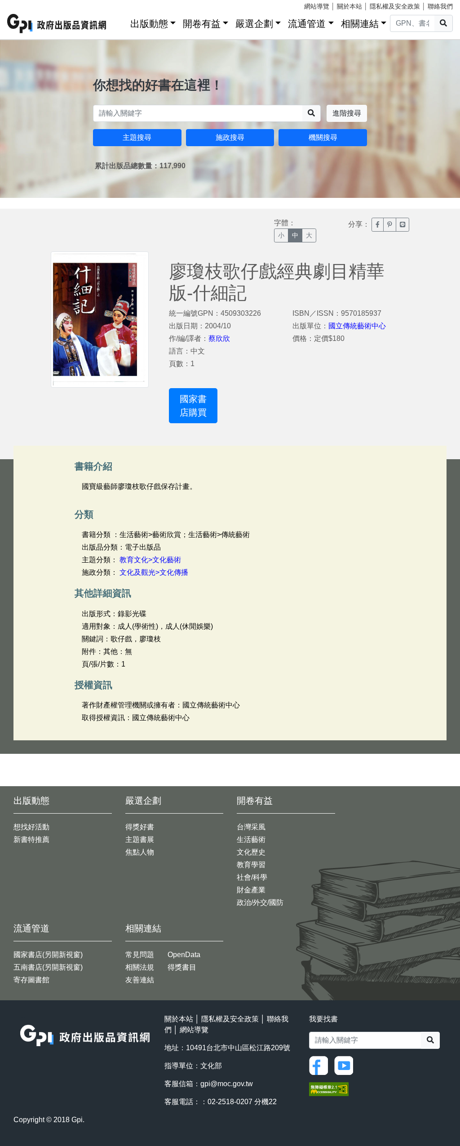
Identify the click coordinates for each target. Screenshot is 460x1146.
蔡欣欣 (219, 338)
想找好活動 (31, 827)
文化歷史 (251, 852)
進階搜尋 (346, 113)
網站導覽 (316, 6)
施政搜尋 (230, 137)
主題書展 (139, 839)
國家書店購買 (193, 405)
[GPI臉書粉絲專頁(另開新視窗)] (320, 1065)
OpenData (184, 954)
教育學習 (251, 864)
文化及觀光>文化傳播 (153, 572)
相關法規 (139, 967)
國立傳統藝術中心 (357, 326)
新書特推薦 (31, 839)
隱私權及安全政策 (395, 6)
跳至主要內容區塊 (25, 4)
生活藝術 (251, 839)
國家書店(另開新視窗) (48, 954)
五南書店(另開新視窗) (48, 967)
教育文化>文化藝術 (150, 560)
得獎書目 (182, 967)
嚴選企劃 (254, 23)
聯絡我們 (440, 6)
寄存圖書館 (31, 980)
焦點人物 (139, 852)
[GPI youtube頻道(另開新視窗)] (346, 1065)
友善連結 (139, 980)
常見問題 (139, 954)
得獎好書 (139, 827)
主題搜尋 (137, 137)
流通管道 (307, 23)
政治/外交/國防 (260, 902)
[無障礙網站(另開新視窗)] (329, 1088)
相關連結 (360, 23)
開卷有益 (202, 23)
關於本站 (349, 6)
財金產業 (251, 890)
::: (120, 22)
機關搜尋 (323, 137)
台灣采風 (251, 827)
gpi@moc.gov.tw (226, 1084)
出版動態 (149, 23)
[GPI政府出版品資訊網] (57, 24)
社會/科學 (252, 877)
